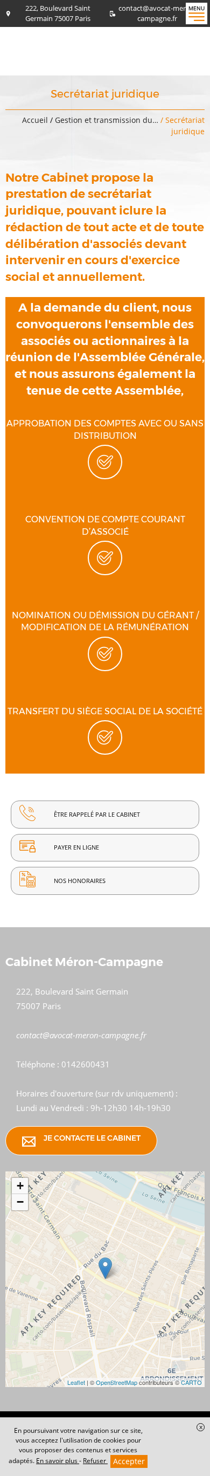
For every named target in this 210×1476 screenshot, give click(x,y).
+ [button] (20, 1185)
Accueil (35, 120)
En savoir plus (57, 1460)
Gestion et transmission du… (107, 120)
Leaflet (76, 1382)
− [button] (20, 1202)
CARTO (191, 1382)
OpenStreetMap (116, 1382)
